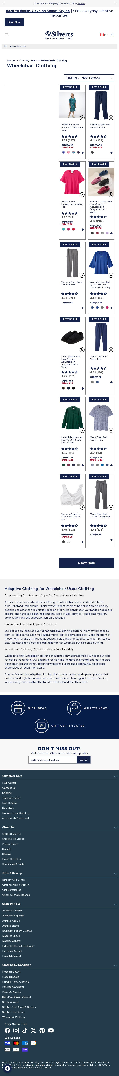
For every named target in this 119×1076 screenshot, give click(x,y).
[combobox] (59, 46)
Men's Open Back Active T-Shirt (98, 438)
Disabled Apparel (11, 940)
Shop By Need (28, 60)
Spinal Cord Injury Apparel (16, 996)
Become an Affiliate (13, 864)
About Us (8, 827)
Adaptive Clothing (12, 910)
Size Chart (8, 807)
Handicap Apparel (12, 950)
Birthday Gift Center (13, 879)
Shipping (7, 792)
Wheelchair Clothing (13, 1017)
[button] (6, 35)
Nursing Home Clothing (15, 981)
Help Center (9, 782)
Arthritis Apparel (11, 920)
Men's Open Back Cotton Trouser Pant (100, 515)
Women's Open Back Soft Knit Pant (71, 283)
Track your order (11, 797)
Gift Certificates (11, 889)
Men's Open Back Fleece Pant (98, 357)
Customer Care (12, 776)
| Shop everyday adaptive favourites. (59, 13)
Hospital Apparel (11, 955)
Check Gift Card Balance (16, 894)
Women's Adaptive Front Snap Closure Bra (70, 517)
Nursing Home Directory (16, 813)
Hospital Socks (10, 976)
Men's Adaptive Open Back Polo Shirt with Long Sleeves (72, 440)
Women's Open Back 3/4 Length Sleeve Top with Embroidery (100, 285)
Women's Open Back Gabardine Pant (100, 126)
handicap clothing (31, 613)
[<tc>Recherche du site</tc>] (6, 46)
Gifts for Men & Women (15, 884)
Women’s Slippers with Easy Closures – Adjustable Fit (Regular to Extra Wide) (101, 206)
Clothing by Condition (16, 965)
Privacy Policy (10, 843)
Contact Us (8, 787)
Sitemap (6, 853)
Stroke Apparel (10, 1002)
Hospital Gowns (11, 971)
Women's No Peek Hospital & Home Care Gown (72, 127)
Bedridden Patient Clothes (17, 930)
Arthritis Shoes (10, 925)
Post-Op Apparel (11, 991)
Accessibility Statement (15, 818)
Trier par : (72, 78)
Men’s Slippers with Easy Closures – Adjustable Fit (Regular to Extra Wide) (70, 361)
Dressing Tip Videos (13, 838)
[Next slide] (115, 3)
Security (6, 848)
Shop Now (14, 22)
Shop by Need (11, 904)
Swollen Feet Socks (13, 1012)
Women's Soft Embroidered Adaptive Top (72, 204)
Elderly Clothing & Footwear (18, 945)
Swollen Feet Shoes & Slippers (19, 1007)
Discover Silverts (11, 833)
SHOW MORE (86, 563)
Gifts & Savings (12, 873)
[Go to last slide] (4, 3)
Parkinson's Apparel (13, 986)
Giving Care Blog (11, 859)
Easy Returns (9, 802)
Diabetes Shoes (11, 935)
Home (11, 60)
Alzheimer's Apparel (13, 915)
